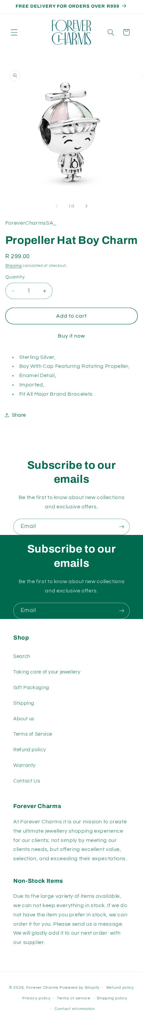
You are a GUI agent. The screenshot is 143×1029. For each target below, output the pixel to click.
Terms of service (73, 998)
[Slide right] (86, 206)
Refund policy (29, 749)
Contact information (75, 1009)
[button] (14, 32)
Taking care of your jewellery (46, 671)
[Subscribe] (121, 527)
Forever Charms (42, 987)
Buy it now (71, 336)
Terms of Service (32, 734)
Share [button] (19, 415)
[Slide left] (56, 206)
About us (23, 718)
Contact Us (26, 780)
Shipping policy (112, 998)
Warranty (24, 765)
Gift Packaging (31, 687)
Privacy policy (36, 998)
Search (21, 656)
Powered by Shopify (80, 987)
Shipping (13, 265)
